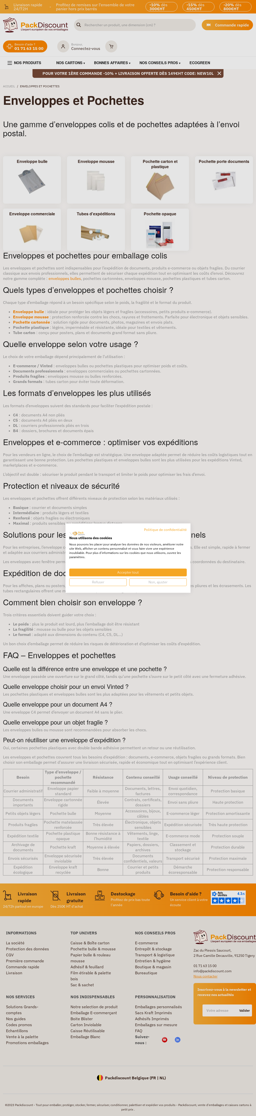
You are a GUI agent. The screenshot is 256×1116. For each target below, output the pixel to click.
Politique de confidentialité (165, 529)
